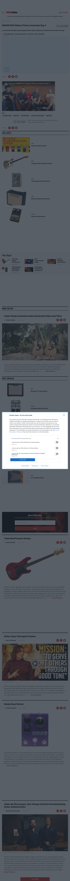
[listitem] (35, 438)
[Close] (64, 415)
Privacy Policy (44, 465)
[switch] (56, 442)
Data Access (35, 465)
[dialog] (35, 440)
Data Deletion (25, 465)
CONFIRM (23, 459)
